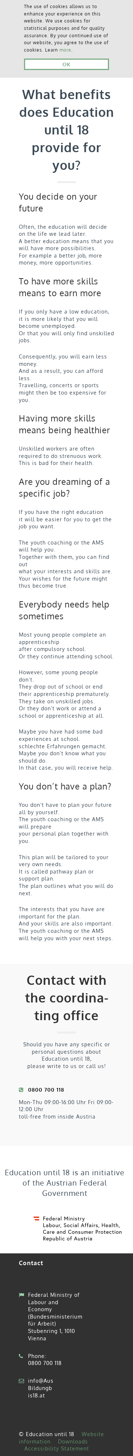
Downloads (73, 1441)
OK (66, 64)
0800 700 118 (45, 1363)
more (65, 50)
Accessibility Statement (56, 1448)
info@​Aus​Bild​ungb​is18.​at (41, 1388)
